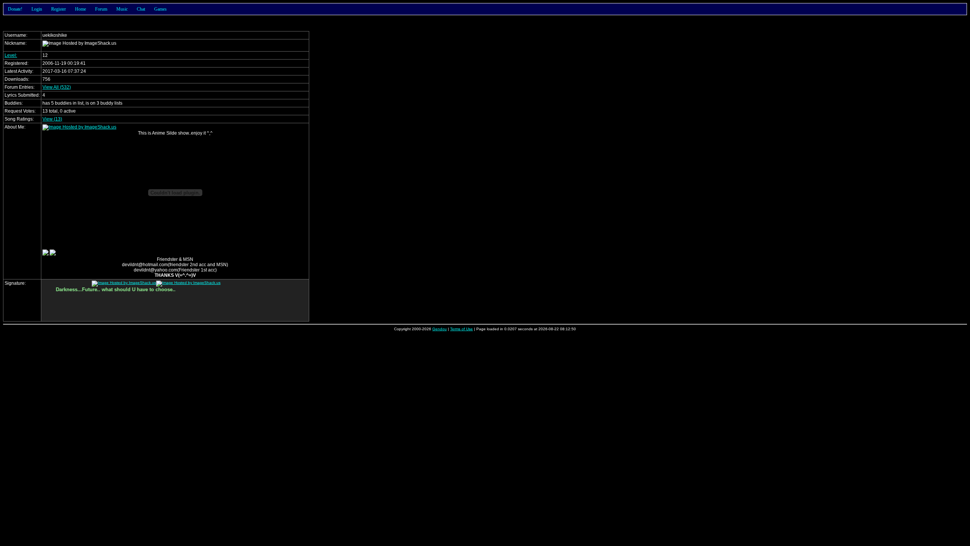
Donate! (15, 9)
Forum (101, 9)
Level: (11, 55)
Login (36, 9)
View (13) (52, 119)
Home (80, 9)
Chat (141, 9)
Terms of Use (461, 329)
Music (122, 9)
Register (58, 9)
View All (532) (56, 87)
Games (160, 9)
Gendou (439, 329)
